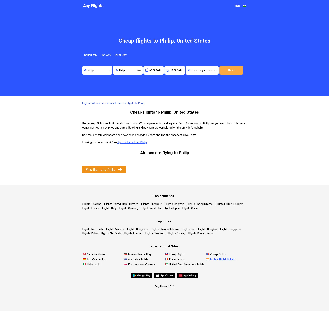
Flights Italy (109, 208)
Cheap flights (177, 254)
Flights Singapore (151, 204)
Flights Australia (151, 208)
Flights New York (155, 233)
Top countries (163, 196)
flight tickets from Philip (132, 142)
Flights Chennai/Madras (165, 229)
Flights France (90, 208)
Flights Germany (129, 208)
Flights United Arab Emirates (121, 204)
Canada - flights (96, 254)
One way (106, 55)
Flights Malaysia (174, 204)
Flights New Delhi (92, 229)
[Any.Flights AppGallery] (187, 277)
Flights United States (200, 204)
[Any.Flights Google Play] (141, 277)
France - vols (177, 259)
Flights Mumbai (115, 229)
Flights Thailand (91, 204)
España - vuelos (96, 259)
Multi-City (121, 55)
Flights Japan (171, 208)
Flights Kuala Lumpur (200, 233)
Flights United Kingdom (229, 204)
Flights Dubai (90, 233)
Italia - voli (93, 264)
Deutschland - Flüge (140, 254)
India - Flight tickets (223, 259)
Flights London (133, 233)
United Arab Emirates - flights (186, 264)
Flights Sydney (177, 233)
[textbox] (97, 70)
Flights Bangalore (137, 229)
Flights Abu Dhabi (111, 233)
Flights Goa (188, 229)
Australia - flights (138, 259)
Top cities (163, 221)
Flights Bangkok (207, 229)
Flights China (190, 208)
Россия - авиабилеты (142, 264)
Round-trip (90, 55)
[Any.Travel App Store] (164, 277)
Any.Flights (93, 5)
